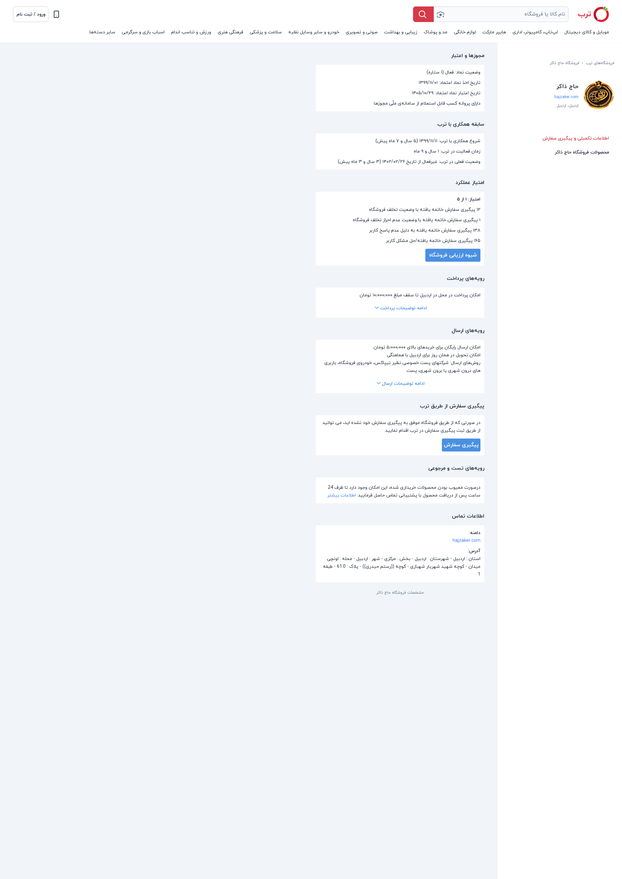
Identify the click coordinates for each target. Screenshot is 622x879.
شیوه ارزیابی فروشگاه (453, 255)
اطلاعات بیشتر (341, 495)
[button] (31, 14)
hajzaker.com (566, 97)
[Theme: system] (56, 14)
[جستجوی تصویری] (440, 14)
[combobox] (501, 14)
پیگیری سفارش (461, 445)
